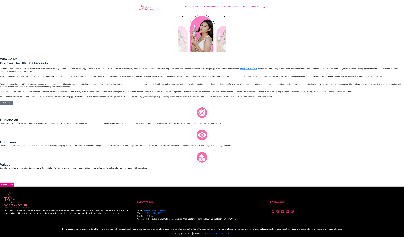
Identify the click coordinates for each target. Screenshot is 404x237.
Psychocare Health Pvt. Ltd (217, 233)
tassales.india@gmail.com (155, 210)
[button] (217, 6)
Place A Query (7, 184)
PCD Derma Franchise (230, 6)
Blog (245, 6)
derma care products (248, 69)
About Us (197, 6)
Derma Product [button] (210, 6)
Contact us (254, 6)
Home (187, 6)
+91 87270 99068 (153, 213)
